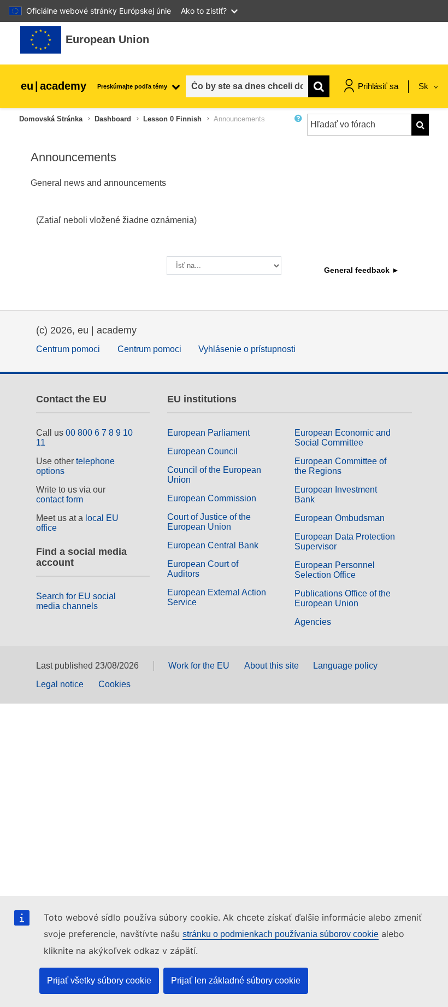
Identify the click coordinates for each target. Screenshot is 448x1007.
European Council (202, 451)
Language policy (345, 665)
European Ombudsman (339, 518)
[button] (300, 129)
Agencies (312, 622)
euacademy (53, 86)
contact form (59, 499)
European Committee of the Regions (340, 466)
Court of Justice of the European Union (209, 521)
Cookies (114, 684)
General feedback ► (361, 270)
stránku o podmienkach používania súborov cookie (280, 934)
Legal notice (60, 684)
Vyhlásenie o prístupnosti (247, 349)
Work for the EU (198, 665)
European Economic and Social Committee (342, 437)
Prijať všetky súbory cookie (99, 980)
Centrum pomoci (68, 349)
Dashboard (113, 119)
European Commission (211, 498)
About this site (271, 665)
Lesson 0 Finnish (172, 119)
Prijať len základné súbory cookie (235, 980)
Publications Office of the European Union (342, 598)
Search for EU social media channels (76, 601)
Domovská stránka (50, 119)
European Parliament (208, 432)
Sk (424, 86)
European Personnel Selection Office (334, 569)
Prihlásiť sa (378, 86)
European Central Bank (212, 545)
